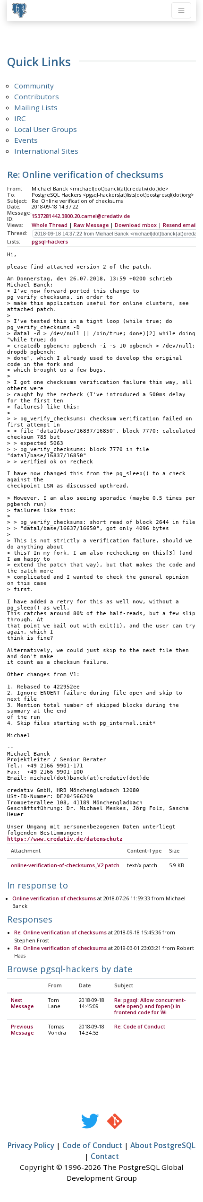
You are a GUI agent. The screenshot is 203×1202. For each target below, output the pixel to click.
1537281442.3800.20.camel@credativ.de (81, 216)
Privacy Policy (31, 1145)
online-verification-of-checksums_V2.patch (65, 865)
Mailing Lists (36, 107)
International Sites (46, 151)
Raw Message (91, 225)
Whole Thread (50, 225)
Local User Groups (45, 129)
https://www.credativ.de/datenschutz (65, 839)
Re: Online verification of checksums (60, 932)
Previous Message (22, 1029)
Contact (105, 1156)
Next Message (22, 1003)
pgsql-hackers (50, 241)
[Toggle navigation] (181, 10)
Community (34, 85)
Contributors (36, 96)
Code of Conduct (92, 1145)
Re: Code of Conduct (139, 1026)
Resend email (180, 225)
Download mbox (136, 225)
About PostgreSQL (162, 1145)
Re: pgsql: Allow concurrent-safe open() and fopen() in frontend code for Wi (150, 1006)
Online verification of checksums (54, 898)
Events (26, 140)
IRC (20, 118)
